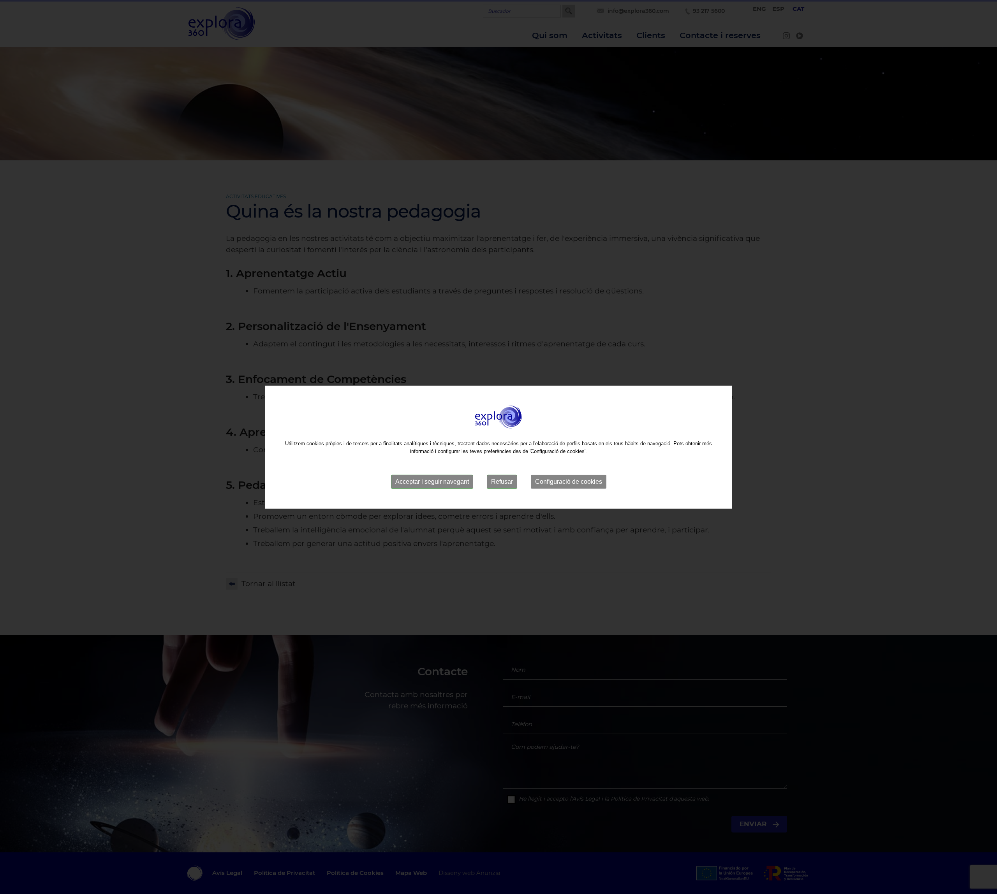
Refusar (502, 481)
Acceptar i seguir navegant (432, 481)
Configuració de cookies (568, 481)
